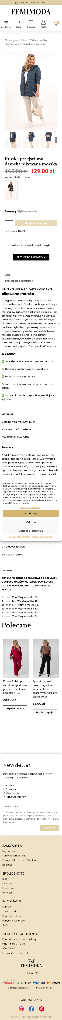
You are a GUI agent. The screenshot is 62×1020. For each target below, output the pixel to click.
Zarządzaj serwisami (30, 507)
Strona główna (12, 40)
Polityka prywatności (42, 536)
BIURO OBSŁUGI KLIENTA (20, 934)
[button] (6, 676)
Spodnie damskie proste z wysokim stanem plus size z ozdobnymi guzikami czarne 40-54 (45, 689)
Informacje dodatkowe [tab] (18, 280)
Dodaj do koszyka (36, 223)
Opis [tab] (7, 274)
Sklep (25, 40)
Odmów (31, 522)
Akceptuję (31, 513)
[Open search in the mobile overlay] (18, 22)
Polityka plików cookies (20, 536)
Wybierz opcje (15, 708)
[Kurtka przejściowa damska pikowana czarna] (11, 190)
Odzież (34, 40)
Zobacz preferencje (31, 531)
